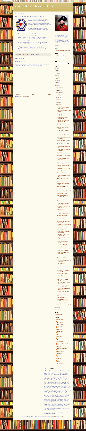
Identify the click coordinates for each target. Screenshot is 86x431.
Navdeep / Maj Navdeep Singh (62, 343)
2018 (57, 82)
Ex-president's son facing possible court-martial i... (63, 125)
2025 (57, 70)
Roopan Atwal (59, 353)
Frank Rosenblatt (60, 333)
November (59, 88)
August (58, 94)
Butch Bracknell (60, 324)
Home (33, 94)
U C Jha (58, 361)
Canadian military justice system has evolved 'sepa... (63, 150)
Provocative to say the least (62, 244)
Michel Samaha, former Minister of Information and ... (63, 227)
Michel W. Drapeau (60, 341)
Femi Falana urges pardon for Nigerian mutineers (62, 217)
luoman (54, 416)
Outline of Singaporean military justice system (63, 108)
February (59, 104)
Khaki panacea (59, 219)
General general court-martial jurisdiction (62, 268)
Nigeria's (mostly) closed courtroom (63, 140)
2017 (57, 84)
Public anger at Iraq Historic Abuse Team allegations (63, 258)
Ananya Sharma (60, 319)
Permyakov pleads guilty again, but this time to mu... (63, 170)
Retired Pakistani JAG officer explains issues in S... (64, 111)
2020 (57, 78)
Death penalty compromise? (62, 239)
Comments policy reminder (62, 153)
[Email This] (33, 54)
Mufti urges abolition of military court (63, 184)
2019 (57, 80)
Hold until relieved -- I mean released (64, 304)
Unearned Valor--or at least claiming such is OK (63, 265)
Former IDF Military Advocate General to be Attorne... (62, 293)
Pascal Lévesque (60, 344)
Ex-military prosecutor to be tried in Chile (63, 198)
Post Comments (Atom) (24, 96)
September (59, 92)
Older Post (49, 94)
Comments (58, 57)
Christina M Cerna (60, 327)
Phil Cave (59, 346)
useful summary (45, 19)
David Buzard (59, 329)
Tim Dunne (59, 360)
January (58, 106)
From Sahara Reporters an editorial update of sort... (63, 283)
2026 (57, 68)
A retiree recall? (60, 277)
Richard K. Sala (60, 349)
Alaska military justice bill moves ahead (63, 188)
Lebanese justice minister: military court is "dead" (63, 253)
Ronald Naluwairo (60, 351)
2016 (57, 85)
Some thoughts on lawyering (62, 161)
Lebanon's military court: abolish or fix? (63, 147)
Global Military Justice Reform (34, 6)
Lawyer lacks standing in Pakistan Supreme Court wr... (63, 121)
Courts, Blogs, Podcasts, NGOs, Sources (63, 50)
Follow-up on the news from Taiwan (63, 168)
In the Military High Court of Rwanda (62, 280)
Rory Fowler (59, 355)
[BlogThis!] (34, 54)
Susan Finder (59, 358)
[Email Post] (31, 54)
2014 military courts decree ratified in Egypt (64, 225)
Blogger (62, 416)
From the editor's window (61, 180)
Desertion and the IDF (61, 152)
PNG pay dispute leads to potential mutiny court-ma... (63, 232)
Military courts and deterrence (62, 178)
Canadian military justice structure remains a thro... (63, 204)
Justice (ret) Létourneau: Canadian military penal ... (63, 159)
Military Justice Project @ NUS (62, 113)
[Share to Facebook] (36, 54)
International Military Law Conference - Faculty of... (62, 211)
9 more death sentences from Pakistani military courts (62, 300)
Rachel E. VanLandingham (62, 348)
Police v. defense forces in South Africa (63, 132)
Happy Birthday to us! (61, 263)
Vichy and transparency (61, 297)
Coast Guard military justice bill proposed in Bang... (63, 144)
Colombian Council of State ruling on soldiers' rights (64, 261)
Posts (57, 55)
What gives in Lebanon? (61, 229)
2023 (57, 73)
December (59, 87)
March (58, 102)
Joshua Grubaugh (60, 338)
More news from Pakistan (61, 123)
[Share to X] (35, 54)
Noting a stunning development (62, 273)
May (58, 99)
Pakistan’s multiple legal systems (63, 285)
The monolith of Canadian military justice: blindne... (63, 207)
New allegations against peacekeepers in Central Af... (63, 115)
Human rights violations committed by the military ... (63, 222)
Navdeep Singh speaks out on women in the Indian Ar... (63, 138)
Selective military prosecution (62, 250)
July (58, 95)
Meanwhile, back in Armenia (62, 215)
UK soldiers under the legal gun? (63, 213)
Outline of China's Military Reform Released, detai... (63, 289)
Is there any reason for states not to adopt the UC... (63, 166)
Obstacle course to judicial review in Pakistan (63, 176)
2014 (57, 309)
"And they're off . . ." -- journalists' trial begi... (63, 135)
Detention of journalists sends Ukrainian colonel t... (62, 196)
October (59, 90)
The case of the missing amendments (63, 248)
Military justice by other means (62, 186)
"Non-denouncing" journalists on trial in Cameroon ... (64, 191)
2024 (57, 72)
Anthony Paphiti (60, 321)
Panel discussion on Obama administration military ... (62, 246)
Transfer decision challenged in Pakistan (62, 201)
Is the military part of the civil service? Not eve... (62, 118)
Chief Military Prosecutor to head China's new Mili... (63, 235)
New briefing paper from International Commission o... (63, 275)
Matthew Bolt (59, 339)
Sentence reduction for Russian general (62, 242)
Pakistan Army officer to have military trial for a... (62, 302)
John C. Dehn (59, 336)
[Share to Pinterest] (38, 54)
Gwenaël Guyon (60, 334)
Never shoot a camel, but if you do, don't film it (63, 128)
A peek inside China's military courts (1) (63, 156)
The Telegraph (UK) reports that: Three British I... (63, 271)
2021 (57, 77)
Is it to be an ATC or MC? (62, 286)
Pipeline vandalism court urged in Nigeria (63, 173)
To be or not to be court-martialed (63, 295)
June (58, 97)
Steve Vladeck (59, 356)
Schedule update (60, 142)
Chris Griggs (59, 326)
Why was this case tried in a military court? (63, 237)
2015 (57, 307)
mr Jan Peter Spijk (60, 363)
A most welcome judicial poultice (63, 291)
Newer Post (18, 94)
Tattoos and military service (62, 181)
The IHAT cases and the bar (62, 193)
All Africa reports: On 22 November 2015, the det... (63, 255)
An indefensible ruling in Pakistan (63, 130)
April (58, 100)
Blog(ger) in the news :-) (61, 209)
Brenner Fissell (60, 322)
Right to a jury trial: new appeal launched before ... (63, 163)
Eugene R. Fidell (60, 331)
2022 (57, 75)
